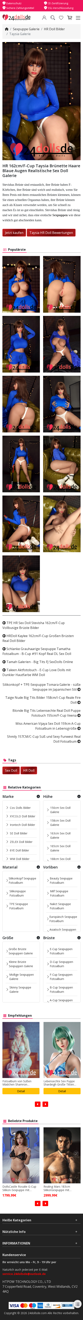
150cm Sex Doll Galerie (60, 810)
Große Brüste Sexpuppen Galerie (21, 951)
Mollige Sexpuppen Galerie (21, 977)
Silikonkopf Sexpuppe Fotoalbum (22, 880)
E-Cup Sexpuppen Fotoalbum (61, 951)
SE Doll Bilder (18, 833)
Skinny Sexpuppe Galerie (20, 989)
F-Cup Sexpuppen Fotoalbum (61, 977)
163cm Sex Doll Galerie (60, 835)
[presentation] (37, 1104)
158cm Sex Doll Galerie (60, 823)
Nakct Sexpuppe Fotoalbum (60, 906)
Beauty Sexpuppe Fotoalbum (61, 880)
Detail (21, 1091)
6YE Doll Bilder (19, 850)
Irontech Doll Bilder (22, 825)
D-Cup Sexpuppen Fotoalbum (61, 964)
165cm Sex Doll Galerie (60, 848)
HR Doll (28, 770)
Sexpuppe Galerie (26, 29)
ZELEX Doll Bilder (21, 842)
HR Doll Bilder (54, 29)
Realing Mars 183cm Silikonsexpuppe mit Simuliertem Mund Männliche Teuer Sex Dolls (19, 1188)
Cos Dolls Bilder (20, 808)
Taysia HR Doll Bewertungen (51, 232)
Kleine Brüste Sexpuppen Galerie (21, 964)
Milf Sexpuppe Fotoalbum (59, 893)
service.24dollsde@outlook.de (24, 1274)
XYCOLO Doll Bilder (22, 816)
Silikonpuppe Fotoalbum (17, 893)
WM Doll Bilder (19, 859)
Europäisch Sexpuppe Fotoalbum (63, 919)
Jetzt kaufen (14, 232)
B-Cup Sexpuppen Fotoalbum (61, 989)
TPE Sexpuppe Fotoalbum (18, 906)
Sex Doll (11, 770)
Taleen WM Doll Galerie (62, 1091)
